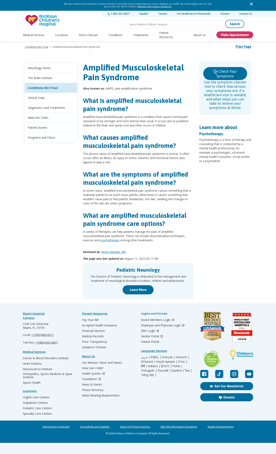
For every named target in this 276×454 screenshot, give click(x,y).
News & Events (92, 384)
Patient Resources (166, 35)
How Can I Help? (92, 368)
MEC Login (148, 331)
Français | (168, 357)
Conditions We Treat (36, 47)
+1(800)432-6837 (46, 342)
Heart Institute (32, 363)
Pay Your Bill (90, 320)
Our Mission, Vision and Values (102, 362)
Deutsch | (182, 357)
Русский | (164, 370)
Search (235, 24)
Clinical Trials (36, 98)
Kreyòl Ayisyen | (166, 361)
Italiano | (154, 366)
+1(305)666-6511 (42, 335)
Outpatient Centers (35, 402)
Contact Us (245, 13)
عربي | (145, 357)
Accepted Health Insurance (99, 325)
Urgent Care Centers (36, 397)
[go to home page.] (42, 20)
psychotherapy (109, 240)
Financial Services (93, 330)
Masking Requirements (221, 426)
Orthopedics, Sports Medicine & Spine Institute (47, 375)
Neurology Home (39, 68)
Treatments (141, 35)
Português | (149, 370)
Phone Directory (92, 390)
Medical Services (33, 35)
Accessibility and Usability (95, 426)
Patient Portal (150, 341)
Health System (92, 373)
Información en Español (56, 426)
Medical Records (93, 336)
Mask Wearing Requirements (101, 395)
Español (143, 13)
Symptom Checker (94, 347)
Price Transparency (94, 341)
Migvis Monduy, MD (113, 252)
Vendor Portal (150, 336)
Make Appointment (235, 35)
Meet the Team (38, 118)
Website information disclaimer (155, 6)
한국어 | (166, 366)
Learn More (138, 290)
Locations (61, 35)
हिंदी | (144, 366)
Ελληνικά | (148, 361)
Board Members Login (156, 320)
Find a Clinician (88, 35)
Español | (177, 370)
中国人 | (156, 357)
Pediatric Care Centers (37, 408)
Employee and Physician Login (161, 325)
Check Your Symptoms (226, 73)
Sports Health (32, 382)
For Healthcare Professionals (194, 13)
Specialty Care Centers (37, 413)
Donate (225, 13)
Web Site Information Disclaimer (178, 426)
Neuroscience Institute (37, 369)
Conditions (116, 35)
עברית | (182, 361)
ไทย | (188, 370)
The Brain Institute (40, 78)
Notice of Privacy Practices (135, 426)
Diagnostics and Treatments (46, 108)
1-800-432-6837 (119, 13)
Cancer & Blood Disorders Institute (46, 358)
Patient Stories (37, 127)
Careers (162, 13)
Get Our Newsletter (229, 386)
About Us (200, 35)
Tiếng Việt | (148, 375)
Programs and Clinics (41, 137)
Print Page (243, 46)
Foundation (90, 379)
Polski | (177, 366)
